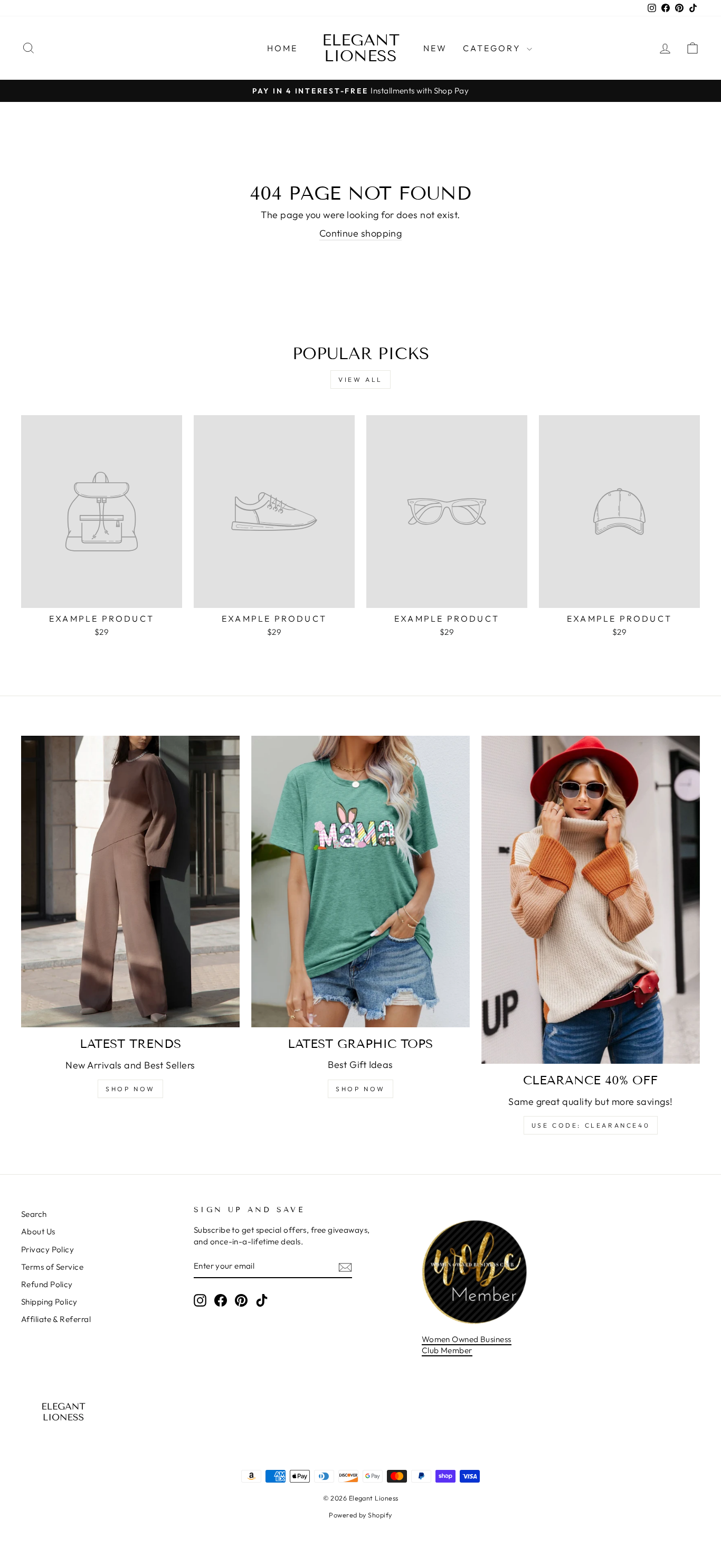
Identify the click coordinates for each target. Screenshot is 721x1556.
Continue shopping (360, 233)
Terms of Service (52, 1267)
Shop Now (130, 1089)
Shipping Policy (49, 1302)
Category (493, 48)
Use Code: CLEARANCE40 (591, 1125)
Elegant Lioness (361, 48)
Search (34, 1214)
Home (282, 48)
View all (360, 379)
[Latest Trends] (130, 881)
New (435, 48)
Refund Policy (47, 1284)
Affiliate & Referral (56, 1319)
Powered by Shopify (360, 1515)
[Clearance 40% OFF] (590, 900)
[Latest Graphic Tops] (360, 881)
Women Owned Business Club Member (466, 1344)
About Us (38, 1231)
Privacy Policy (47, 1249)
